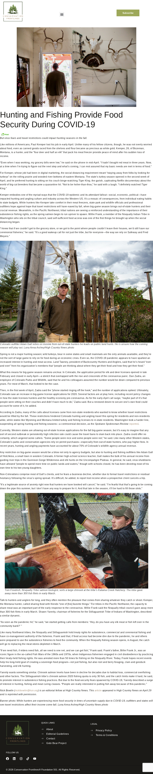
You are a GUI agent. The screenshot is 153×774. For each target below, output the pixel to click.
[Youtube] (34, 758)
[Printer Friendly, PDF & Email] (5, 134)
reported (134, 424)
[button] (61, 14)
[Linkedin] (14, 758)
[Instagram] (21, 758)
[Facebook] (7, 758)
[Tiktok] (27, 758)
